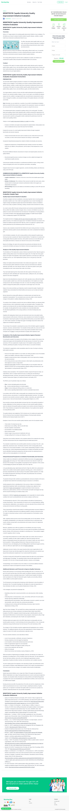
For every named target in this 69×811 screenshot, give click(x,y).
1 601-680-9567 (56, 801)
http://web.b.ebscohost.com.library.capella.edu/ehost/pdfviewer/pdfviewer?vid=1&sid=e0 (24, 743)
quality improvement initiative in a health (20, 121)
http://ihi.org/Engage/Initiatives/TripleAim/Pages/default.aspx (18, 730)
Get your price (58, 61)
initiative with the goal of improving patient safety (25, 219)
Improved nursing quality (10, 364)
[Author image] (4, 19)
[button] (6, 809)
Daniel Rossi (8, 18)
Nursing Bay (8, 799)
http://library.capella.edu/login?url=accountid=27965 (24, 738)
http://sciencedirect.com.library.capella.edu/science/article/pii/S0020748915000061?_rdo (24, 758)
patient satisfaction (29, 545)
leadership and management (20, 495)
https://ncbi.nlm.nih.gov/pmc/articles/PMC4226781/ (16, 717)
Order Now (60, 2)
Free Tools (39, 2)
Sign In (66, 2)
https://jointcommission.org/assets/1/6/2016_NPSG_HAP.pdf (22, 767)
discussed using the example (23, 213)
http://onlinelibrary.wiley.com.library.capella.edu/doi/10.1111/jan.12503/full (20, 723)
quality (12, 331)
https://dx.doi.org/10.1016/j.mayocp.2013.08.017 (20, 749)
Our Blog (55, 804)
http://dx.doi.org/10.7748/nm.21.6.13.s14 (17, 727)
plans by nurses (18, 429)
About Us (34, 2)
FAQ (29, 801)
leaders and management (15, 487)
